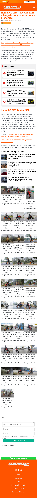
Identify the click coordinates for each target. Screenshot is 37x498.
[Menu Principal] (34, 7)
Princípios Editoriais (18, 492)
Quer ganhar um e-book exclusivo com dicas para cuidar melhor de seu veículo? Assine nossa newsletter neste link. (17, 45)
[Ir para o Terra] (5, 2)
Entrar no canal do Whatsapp (20, 458)
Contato (18, 481)
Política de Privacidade (18, 485)
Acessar (32, 418)
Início (18, 474)
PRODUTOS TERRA (29, 1)
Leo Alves (9, 20)
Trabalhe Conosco (18, 488)
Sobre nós (18, 478)
